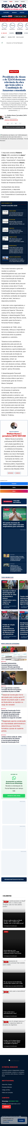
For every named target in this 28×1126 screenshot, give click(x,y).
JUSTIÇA (16, 1)
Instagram (10, 473)
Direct (14, 491)
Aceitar (21, 1120)
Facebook (17, 473)
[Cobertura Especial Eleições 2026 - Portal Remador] (7, 16)
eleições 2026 (11, 37)
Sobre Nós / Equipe (7, 1084)
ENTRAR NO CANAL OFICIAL (14, 795)
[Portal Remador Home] (14, 1060)
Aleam (22, 163)
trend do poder (20, 37)
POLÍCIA (22, 12)
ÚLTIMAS (5, 1)
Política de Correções (7, 1092)
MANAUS (14, 12)
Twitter (14, 487)
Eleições (11, 33)
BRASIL (10, 1)
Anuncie (6, 1106)
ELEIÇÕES (6, 12)
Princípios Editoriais (7, 1087)
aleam (22, 155)
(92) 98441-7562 (13, 1101)
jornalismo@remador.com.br (13, 1103)
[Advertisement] (14, 540)
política (3, 37)
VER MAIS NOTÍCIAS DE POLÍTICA (14, 879)
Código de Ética (6, 1089)
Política (18, 502)
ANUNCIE (23, 1)
